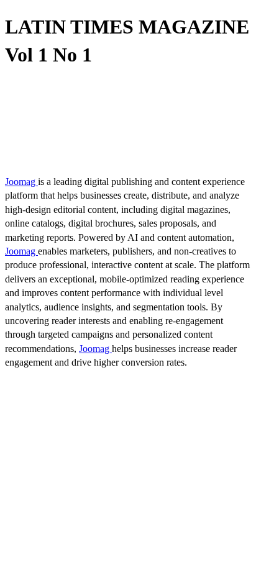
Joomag (21, 181)
